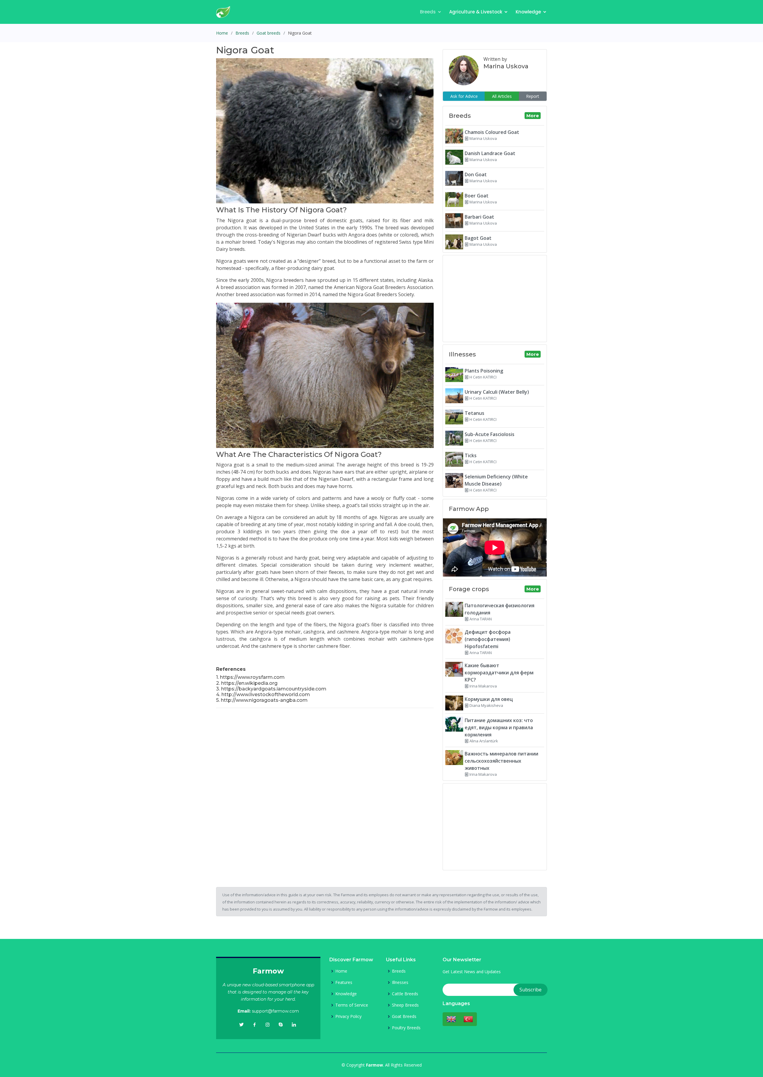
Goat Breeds (404, 1016)
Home (222, 33)
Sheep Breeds (405, 1005)
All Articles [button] (502, 96)
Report (532, 96)
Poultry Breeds (406, 1028)
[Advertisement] (325, 754)
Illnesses (400, 982)
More (532, 115)
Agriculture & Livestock (475, 12)
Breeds (428, 12)
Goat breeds (268, 33)
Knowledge (528, 12)
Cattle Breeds (405, 994)
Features (343, 982)
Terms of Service (351, 1005)
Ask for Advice (464, 96)
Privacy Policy (348, 1016)
